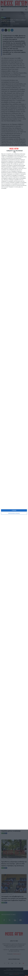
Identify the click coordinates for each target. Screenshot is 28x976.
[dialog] (14, 488)
